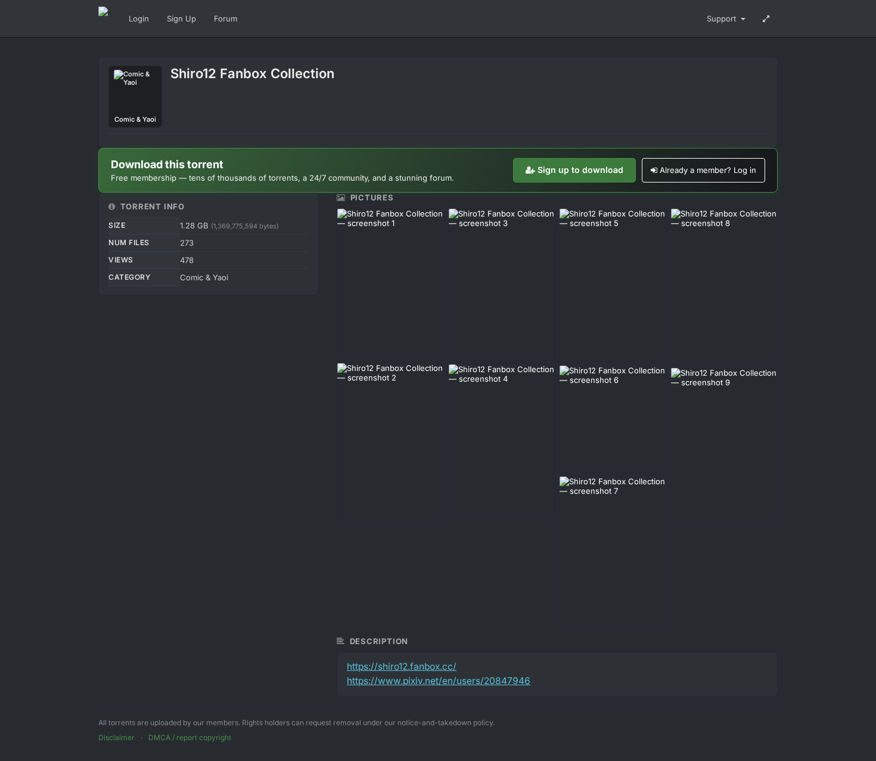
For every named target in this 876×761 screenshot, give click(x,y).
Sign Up (181, 18)
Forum (225, 18)
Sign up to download (580, 170)
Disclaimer (116, 737)
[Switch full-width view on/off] (766, 18)
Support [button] (722, 18)
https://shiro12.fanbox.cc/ (401, 666)
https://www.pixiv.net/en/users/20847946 (438, 680)
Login (139, 18)
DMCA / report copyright (189, 737)
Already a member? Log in (708, 170)
